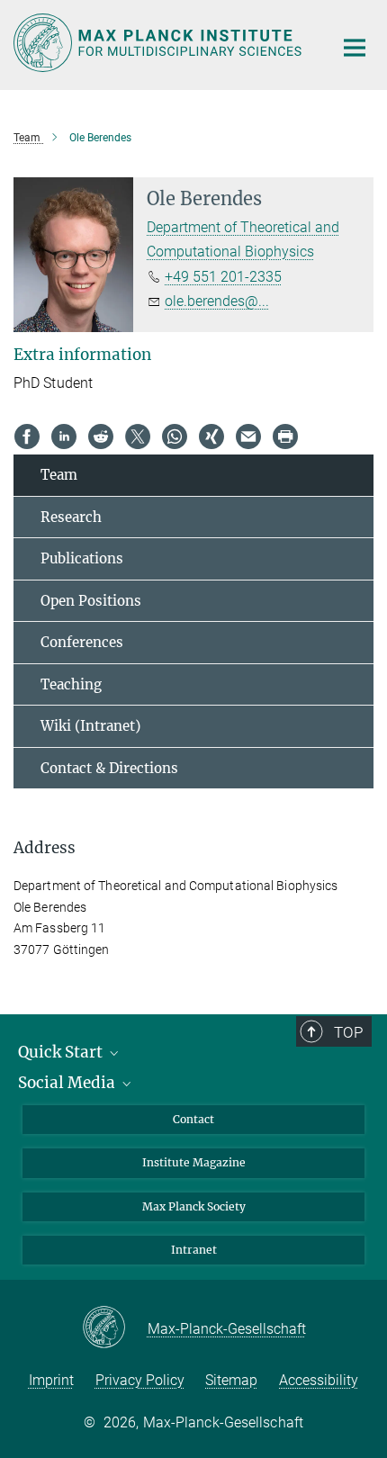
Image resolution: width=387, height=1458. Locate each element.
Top (348, 1032)
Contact (193, 1119)
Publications (81, 558)
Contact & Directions (109, 768)
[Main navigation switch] (355, 48)
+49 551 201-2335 (223, 276)
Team (58, 474)
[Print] (285, 436)
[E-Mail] (248, 436)
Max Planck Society (194, 1206)
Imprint (51, 1380)
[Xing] (211, 436)
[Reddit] (100, 436)
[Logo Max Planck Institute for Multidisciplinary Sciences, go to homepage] (160, 43)
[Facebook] (27, 436)
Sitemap (231, 1380)
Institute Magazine (194, 1162)
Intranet (194, 1249)
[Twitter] (137, 436)
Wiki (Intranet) (90, 725)
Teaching (71, 684)
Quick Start (62, 1052)
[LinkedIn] (63, 436)
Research (71, 517)
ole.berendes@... (217, 301)
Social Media (68, 1083)
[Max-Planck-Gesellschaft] (115, 1328)
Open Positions (90, 600)
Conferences (81, 642)
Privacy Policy (139, 1380)
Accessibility (318, 1380)
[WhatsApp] (174, 436)
